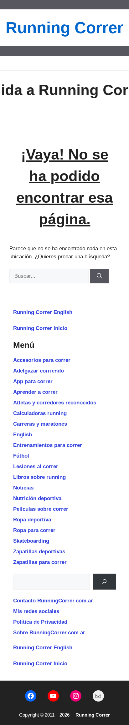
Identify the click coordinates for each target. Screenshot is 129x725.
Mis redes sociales (36, 611)
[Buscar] (99, 276)
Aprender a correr (35, 392)
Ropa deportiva (32, 520)
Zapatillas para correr (40, 562)
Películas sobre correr (40, 509)
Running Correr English (42, 312)
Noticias (23, 488)
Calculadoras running (40, 413)
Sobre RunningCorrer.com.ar (49, 633)
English (22, 435)
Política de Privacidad (40, 622)
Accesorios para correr (41, 360)
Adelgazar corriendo (38, 371)
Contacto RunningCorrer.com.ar (53, 601)
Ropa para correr (34, 530)
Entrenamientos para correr (47, 445)
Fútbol (21, 456)
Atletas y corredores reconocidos (54, 403)
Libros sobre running (39, 477)
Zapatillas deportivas (39, 552)
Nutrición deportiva (37, 498)
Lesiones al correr (35, 466)
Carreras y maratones (40, 424)
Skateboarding (31, 541)
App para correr (33, 381)
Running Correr (64, 28)
